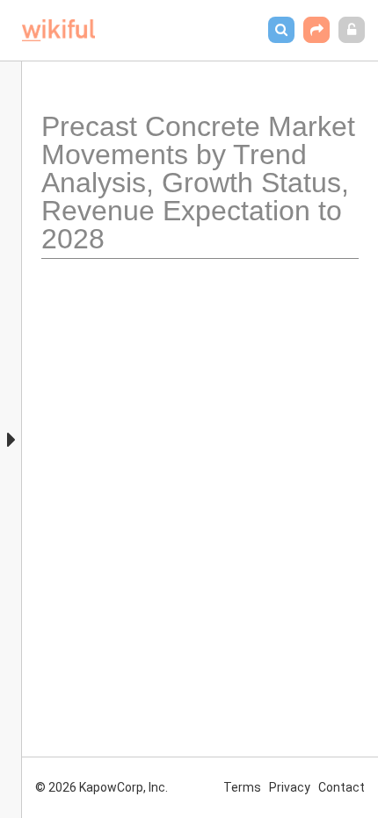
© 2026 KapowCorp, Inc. (101, 787)
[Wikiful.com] (58, 30)
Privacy (289, 787)
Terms (242, 787)
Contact (341, 787)
